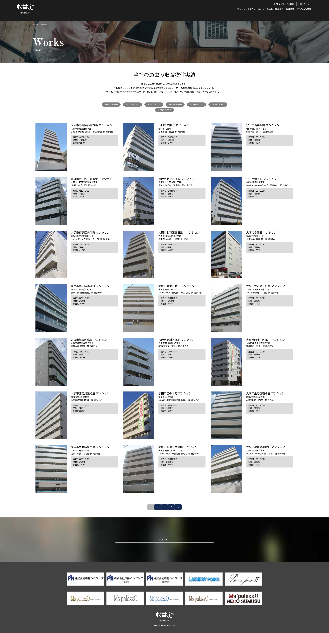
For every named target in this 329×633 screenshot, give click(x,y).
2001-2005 (196, 104)
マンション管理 (304, 9)
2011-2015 (153, 104)
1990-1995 (164, 110)
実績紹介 (279, 9)
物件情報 (290, 9)
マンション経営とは (246, 9)
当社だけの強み (265, 9)
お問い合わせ (303, 4)
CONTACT (164, 540)
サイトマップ (278, 4)
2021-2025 (111, 104)
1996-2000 (217, 104)
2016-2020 (132, 104)
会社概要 (290, 4)
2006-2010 (175, 104)
